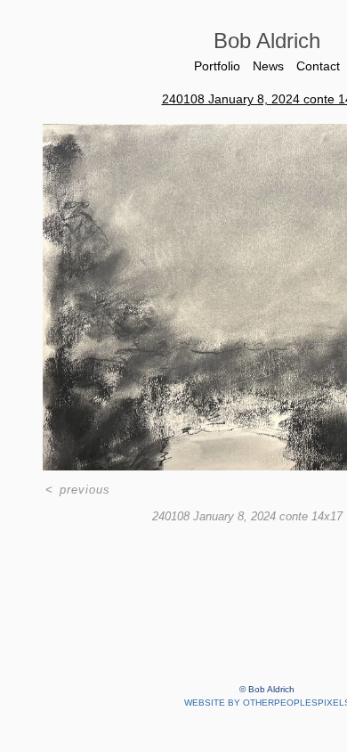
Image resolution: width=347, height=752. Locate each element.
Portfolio (217, 66)
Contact (318, 66)
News (268, 66)
